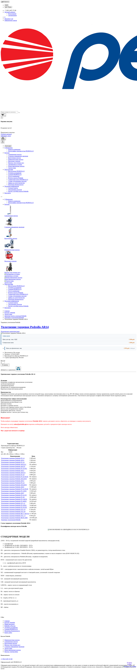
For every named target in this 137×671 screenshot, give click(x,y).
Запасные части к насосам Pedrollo (15, 316)
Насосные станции (14, 161)
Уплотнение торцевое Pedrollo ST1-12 (13, 503)
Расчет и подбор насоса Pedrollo (18, 191)
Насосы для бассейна (11, 651)
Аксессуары (12, 168)
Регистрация (12, 14)
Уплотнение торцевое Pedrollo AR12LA (13, 464)
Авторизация (12, 15)
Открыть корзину (6, 134)
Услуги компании (13, 176)
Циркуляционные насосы (16, 166)
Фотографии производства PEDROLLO (21, 151)
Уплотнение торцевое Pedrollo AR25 (12, 487)
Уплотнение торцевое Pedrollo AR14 (12, 460)
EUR (6, 5)
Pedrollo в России (9, 626)
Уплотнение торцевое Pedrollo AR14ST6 (14, 485)
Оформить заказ (6, 136)
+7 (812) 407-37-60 (6, 659)
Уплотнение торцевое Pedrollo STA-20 (13, 511)
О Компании (8, 148)
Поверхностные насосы (15, 159)
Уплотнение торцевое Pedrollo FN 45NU (14, 505)
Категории (8, 146)
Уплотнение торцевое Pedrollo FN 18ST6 (14, 499)
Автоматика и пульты (15, 164)
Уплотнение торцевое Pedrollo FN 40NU (14, 501)
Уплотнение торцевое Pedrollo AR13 (12, 481)
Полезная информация (11, 186)
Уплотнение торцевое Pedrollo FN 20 (12, 474)
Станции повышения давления (18, 156)
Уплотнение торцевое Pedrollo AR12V (13, 466)
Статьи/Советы (13, 188)
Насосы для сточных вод (16, 163)
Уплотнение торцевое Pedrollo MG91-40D (14, 517)
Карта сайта (8, 632)
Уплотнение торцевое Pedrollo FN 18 (12, 462)
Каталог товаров (9, 312)
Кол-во (3, 360)
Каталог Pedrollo (9, 622)
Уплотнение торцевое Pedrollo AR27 (12, 493)
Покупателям (8, 169)
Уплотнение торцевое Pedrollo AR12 (12, 470)
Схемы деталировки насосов (17, 181)
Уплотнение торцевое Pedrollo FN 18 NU (14, 468)
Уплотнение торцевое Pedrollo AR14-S (13, 472)
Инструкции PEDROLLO (16, 171)
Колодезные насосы (14, 158)
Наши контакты (9, 624)
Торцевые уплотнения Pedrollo (14, 317)
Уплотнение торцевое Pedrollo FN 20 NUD (14, 477)
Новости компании (14, 149)
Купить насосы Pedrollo (15, 178)
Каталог (7, 153)
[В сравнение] (18, 368)
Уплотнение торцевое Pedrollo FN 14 (12, 458)
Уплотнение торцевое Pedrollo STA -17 (13, 515)
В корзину (5, 365)
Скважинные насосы (15, 154)
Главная (7, 311)
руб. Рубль (8, 7)
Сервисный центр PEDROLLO (18, 179)
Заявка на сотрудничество (16, 183)
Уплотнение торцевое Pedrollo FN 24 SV (14, 495)
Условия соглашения (14, 173)
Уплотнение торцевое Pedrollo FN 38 (12, 497)
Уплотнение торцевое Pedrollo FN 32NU (14, 491)
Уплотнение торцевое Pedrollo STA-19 (13, 509)
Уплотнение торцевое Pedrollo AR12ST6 (14, 479)
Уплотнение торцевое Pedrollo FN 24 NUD (14, 489)
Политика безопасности (15, 184)
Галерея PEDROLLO (15, 174)
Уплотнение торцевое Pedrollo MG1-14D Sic (15, 513)
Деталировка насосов (15, 189)
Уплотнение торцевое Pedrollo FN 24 (12, 483)
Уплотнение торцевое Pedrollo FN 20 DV (14, 507)
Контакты (7, 193)
